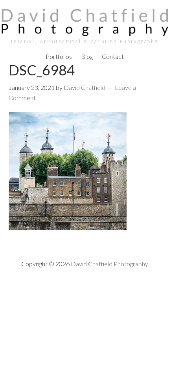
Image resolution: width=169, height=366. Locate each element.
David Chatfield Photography (109, 263)
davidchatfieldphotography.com (84, 22)
